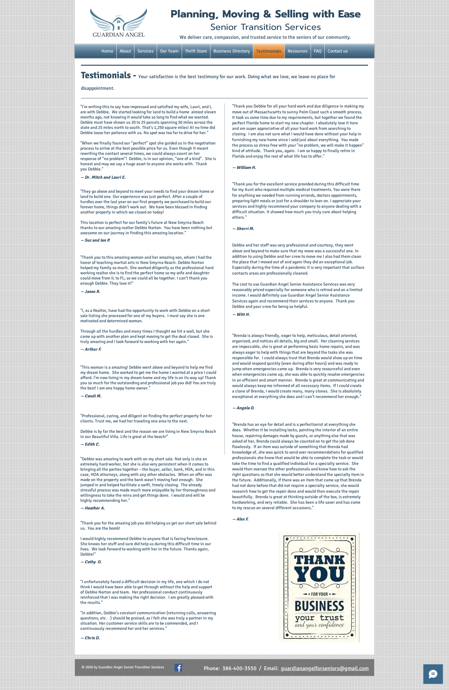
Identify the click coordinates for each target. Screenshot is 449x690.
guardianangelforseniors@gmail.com (324, 668)
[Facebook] (178, 667)
